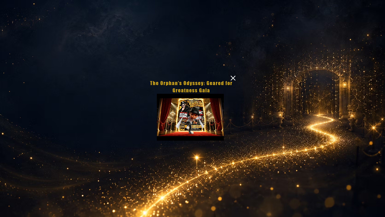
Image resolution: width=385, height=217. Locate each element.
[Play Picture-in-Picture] (217, 138)
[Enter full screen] (221, 138)
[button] (233, 78)
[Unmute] (163, 138)
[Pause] (159, 138)
